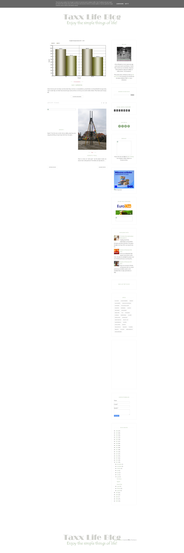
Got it (127, 3)
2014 (117, 456)
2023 (117, 437)
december (119, 464)
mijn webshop (130, 156)
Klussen (129, 315)
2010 (117, 492)
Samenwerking (118, 322)
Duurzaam (117, 305)
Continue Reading (77, 96)
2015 (117, 454)
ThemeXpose (134, 540)
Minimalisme (124, 317)
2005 (117, 501)
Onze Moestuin (118, 319)
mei (118, 474)
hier (128, 78)
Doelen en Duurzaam (126, 303)
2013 (117, 458)
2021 (117, 441)
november (119, 466)
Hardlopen (117, 312)
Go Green (77, 85)
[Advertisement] (124, 364)
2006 (117, 499)
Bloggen (117, 300)
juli (118, 470)
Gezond (129, 307)
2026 (117, 431)
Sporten (124, 324)
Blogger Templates (118, 540)
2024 (117, 435)
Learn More (119, 3)
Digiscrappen (117, 303)
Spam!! (61, 129)
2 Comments (56, 102)
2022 (117, 439)
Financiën (117, 307)
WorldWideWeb (118, 331)
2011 (117, 462)
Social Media (117, 324)
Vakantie (116, 329)
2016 (117, 451)
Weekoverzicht (129, 329)
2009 (117, 494)
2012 (117, 460)
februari (119, 488)
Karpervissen (123, 315)
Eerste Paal (92, 155)
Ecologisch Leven (125, 305)
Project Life (125, 319)
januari (118, 490)
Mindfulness (117, 317)
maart (118, 486)
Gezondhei (117, 310)
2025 (117, 433)
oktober (119, 468)
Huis (92, 152)
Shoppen (125, 322)
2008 (117, 496)
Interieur (117, 315)
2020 (117, 443)
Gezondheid (123, 310)
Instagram (127, 312)
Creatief (131, 300)
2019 (117, 445)
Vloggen (122, 329)
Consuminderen (77, 81)
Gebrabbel (123, 307)
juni (118, 472)
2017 (117, 449)
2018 (117, 447)
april (118, 476)
